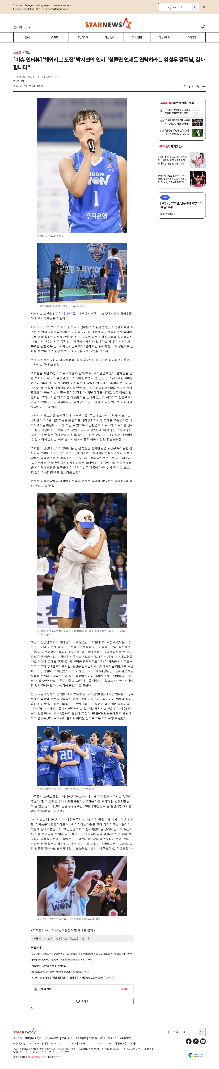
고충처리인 (67, 1038)
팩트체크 (112, 1038)
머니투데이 (42, 1043)
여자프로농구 (39, 327)
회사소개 (17, 1038)
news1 (72, 1043)
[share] (197, 86)
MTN (53, 1043)
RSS (102, 1038)
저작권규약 (81, 1038)
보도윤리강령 (126, 1038)
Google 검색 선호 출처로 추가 (28, 86)
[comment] (191, 86)
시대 (90, 1043)
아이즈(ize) (120, 1043)
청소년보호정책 (51, 1038)
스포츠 (17, 52)
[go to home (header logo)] (109, 23)
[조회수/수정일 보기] (28, 76)
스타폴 (132, 1043)
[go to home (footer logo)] (25, 1031)
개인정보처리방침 (33, 1038)
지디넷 (82, 1043)
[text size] (204, 86)
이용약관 (93, 1038)
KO (25, 27)
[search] (15, 28)
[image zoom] (123, 229)
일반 (27, 52)
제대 (56, 713)
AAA (109, 1043)
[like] (184, 86)
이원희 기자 (18, 80)
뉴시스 (62, 1043)
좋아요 (84, 1001)
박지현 (66, 313)
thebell (99, 1043)
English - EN (174, 7)
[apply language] (194, 7)
